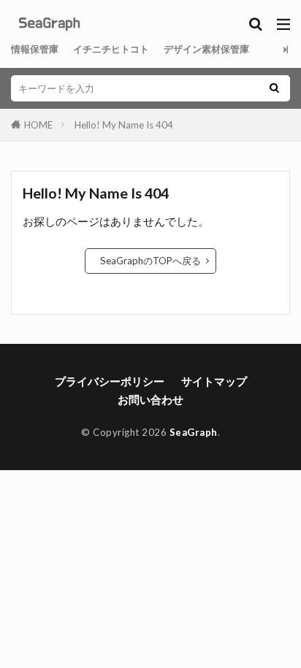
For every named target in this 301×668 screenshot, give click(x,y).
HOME (38, 125)
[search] (274, 88)
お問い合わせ (150, 399)
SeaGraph (193, 432)
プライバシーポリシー (109, 381)
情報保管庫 (34, 49)
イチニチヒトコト (111, 49)
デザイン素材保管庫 (206, 49)
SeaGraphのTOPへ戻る (150, 260)
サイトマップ (214, 381)
